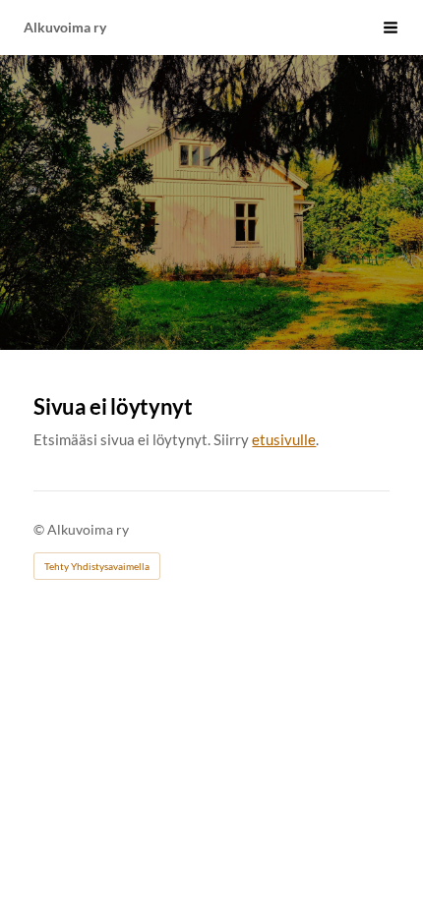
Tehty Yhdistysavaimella (97, 566)
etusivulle (284, 439)
